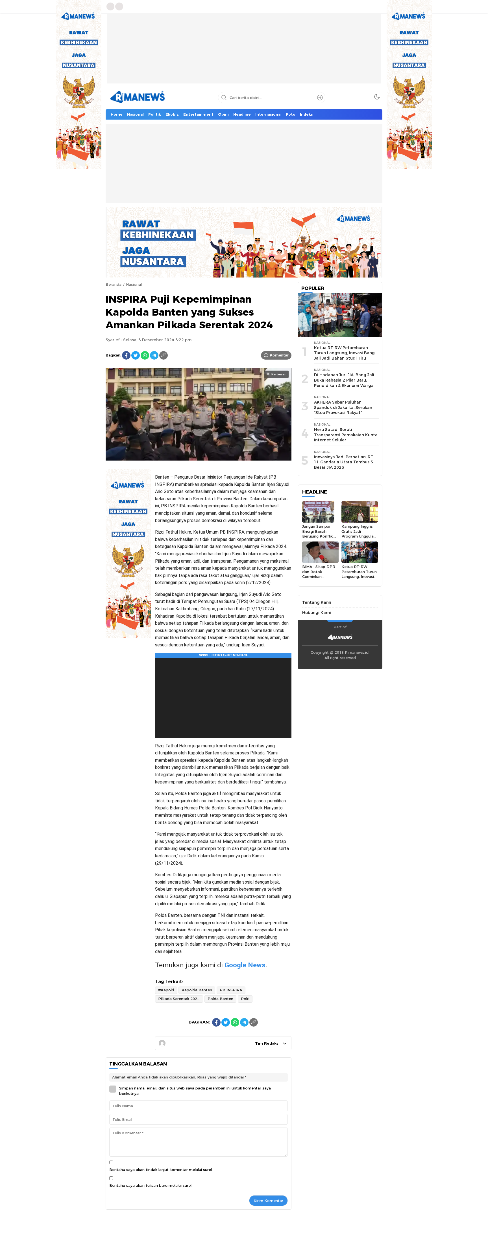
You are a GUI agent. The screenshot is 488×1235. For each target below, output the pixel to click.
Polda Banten (220, 998)
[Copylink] (163, 355)
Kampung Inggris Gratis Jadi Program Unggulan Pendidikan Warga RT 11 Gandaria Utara (358, 538)
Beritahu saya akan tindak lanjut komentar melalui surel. (161, 1169)
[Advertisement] (244, 52)
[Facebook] (126, 355)
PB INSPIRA (231, 990)
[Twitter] (135, 355)
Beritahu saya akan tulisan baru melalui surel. (150, 1185)
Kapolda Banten (197, 990)
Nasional (134, 284)
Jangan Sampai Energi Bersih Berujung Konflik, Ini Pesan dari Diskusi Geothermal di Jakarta (320, 538)
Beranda (113, 284)
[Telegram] (154, 355)
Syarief (112, 340)
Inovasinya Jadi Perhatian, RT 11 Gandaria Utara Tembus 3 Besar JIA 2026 (343, 462)
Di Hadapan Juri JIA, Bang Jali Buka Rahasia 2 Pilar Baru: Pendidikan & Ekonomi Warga (344, 380)
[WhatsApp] (145, 355)
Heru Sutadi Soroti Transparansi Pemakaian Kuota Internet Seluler (346, 434)
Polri (245, 998)
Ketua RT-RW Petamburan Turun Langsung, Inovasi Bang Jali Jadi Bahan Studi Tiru (344, 352)
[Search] (320, 98)
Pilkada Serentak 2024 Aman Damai (180, 998)
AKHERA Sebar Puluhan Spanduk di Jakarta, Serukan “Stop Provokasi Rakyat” (343, 407)
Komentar (279, 355)
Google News (245, 965)
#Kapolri (166, 990)
